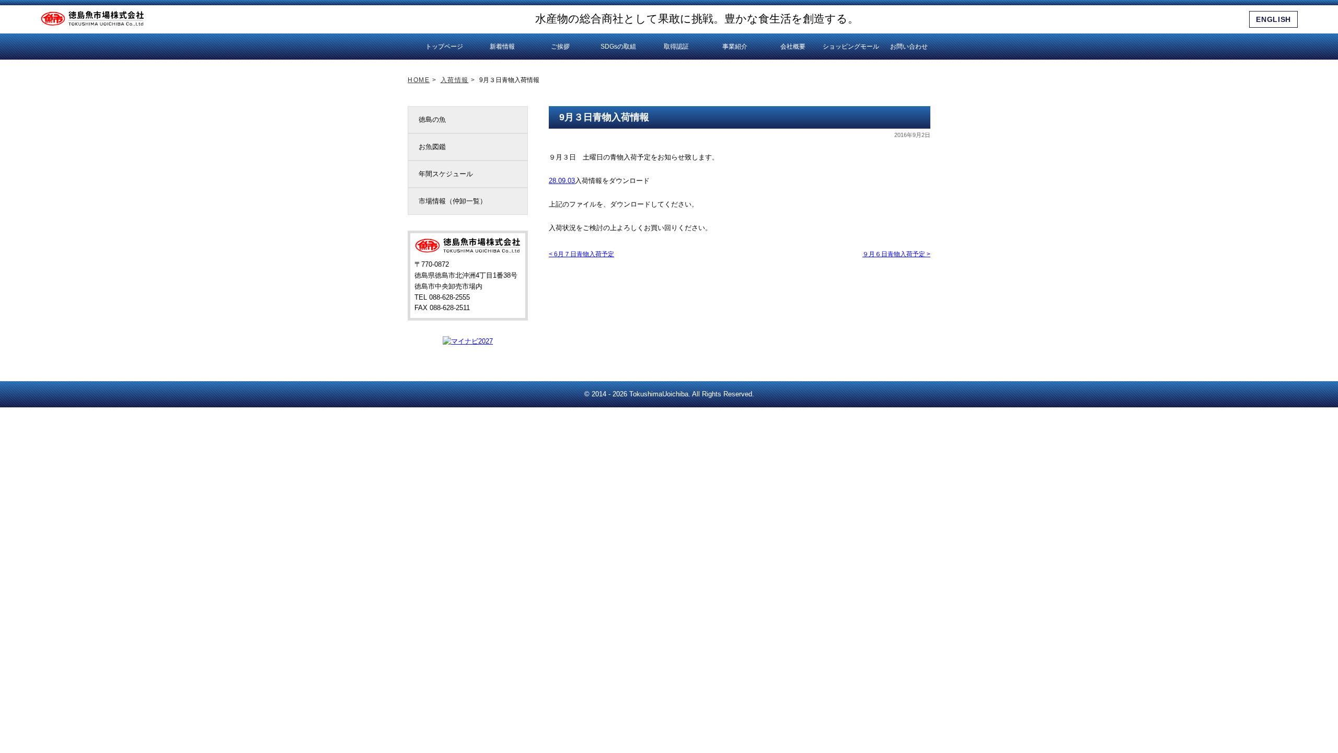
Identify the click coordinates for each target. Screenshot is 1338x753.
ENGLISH (1273, 19)
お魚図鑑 (432, 147)
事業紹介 (734, 46)
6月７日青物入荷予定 (581, 254)
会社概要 (792, 46)
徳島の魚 (432, 119)
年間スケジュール (446, 174)
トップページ (444, 46)
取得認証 (676, 46)
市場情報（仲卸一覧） (453, 201)
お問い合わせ (909, 46)
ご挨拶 (560, 46)
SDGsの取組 (618, 46)
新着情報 (502, 46)
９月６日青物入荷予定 (896, 254)
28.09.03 (562, 181)
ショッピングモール (851, 46)
